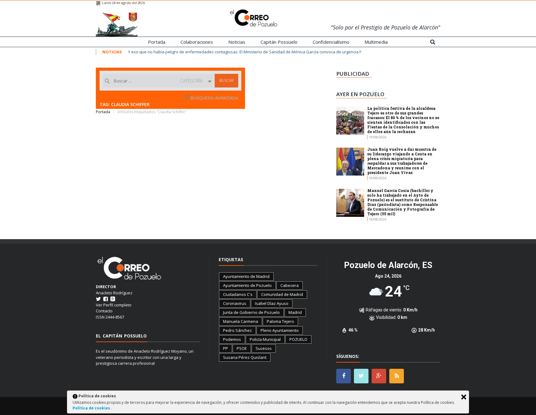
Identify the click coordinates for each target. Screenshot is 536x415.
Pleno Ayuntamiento (280, 330)
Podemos (232, 339)
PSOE (242, 348)
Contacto (104, 311)
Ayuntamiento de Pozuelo (247, 285)
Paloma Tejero (280, 321)
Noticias (236, 42)
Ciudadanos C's (237, 294)
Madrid (295, 312)
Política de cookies (92, 408)
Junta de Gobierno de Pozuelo (251, 312)
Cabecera (289, 285)
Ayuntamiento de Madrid (246, 276)
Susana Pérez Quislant (244, 357)
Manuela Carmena (240, 321)
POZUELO (298, 339)
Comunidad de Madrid (282, 294)
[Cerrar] (463, 397)
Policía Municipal (265, 339)
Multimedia (376, 42)
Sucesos (264, 348)
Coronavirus (234, 303)
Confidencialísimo (331, 42)
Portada (156, 42)
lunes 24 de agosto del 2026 (123, 2)
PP (225, 348)
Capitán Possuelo (279, 42)
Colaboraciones (197, 42)
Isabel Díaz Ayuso (271, 303)
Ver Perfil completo (114, 305)
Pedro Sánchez (237, 330)
